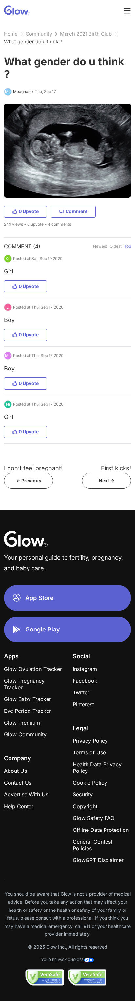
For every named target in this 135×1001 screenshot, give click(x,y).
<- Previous (28, 480)
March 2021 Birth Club (86, 34)
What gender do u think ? (33, 41)
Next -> (106, 480)
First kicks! (116, 468)
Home (11, 34)
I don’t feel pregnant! (33, 468)
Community (39, 34)
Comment (76, 211)
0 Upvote (29, 211)
